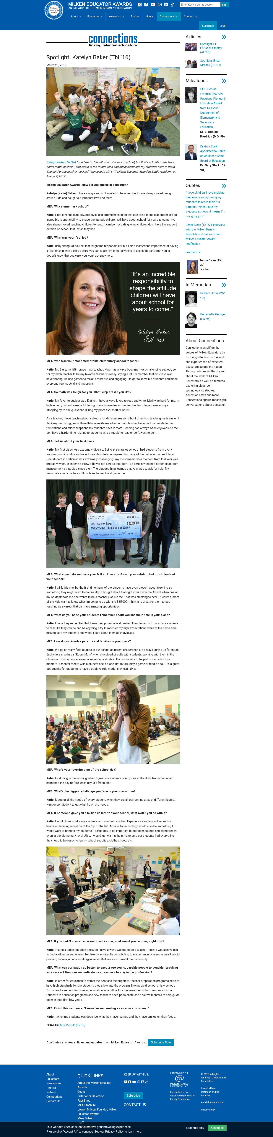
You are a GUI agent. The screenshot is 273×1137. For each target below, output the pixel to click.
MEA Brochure (86, 1105)
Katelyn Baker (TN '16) (61, 162)
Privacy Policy (208, 1109)
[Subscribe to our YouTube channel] (153, 4)
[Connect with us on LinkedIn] (166, 4)
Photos (135, 16)
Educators (93, 16)
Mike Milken (85, 1118)
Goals (81, 1091)
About (74, 16)
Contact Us (190, 16)
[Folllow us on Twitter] (140, 4)
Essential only (195, 1128)
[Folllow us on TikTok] (172, 4)
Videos (150, 16)
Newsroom (115, 16)
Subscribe (208, 25)
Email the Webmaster (212, 1102)
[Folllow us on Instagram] (160, 4)
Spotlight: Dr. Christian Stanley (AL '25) (211, 48)
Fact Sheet (84, 1100)
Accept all (217, 1128)
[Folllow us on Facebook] (146, 4)
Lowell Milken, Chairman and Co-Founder (210, 1092)
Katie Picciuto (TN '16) (72, 1025)
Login (223, 25)
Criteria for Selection (90, 1096)
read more (193, 252)
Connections (167, 16)
